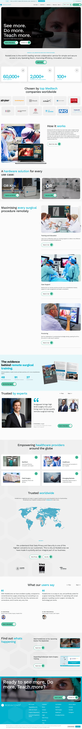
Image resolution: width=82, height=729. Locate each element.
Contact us (49, 500)
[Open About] (61, 4)
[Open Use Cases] (38, 4)
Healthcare (66, 462)
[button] (69, 393)
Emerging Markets (68, 478)
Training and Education (49, 235)
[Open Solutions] (51, 4)
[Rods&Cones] (5, 5)
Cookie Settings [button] (71, 726)
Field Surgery (26, 478)
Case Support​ (45, 284)
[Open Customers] (45, 4)
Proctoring (44, 333)
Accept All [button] (78, 726)
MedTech (25, 462)
